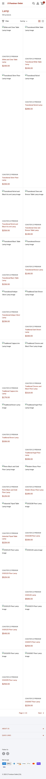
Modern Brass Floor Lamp (34, 490)
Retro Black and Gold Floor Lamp (9, 491)
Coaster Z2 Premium (10, 56)
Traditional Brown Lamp (10, 437)
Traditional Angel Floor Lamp (32, 454)
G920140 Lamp (30, 595)
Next (40, 713)
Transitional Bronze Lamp (34, 270)
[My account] (38, 3)
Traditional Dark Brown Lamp (33, 331)
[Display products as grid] (39, 21)
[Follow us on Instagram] (7, 753)
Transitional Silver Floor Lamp (10, 179)
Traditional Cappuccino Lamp (10, 392)
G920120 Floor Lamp (9, 573)
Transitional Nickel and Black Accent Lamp (10, 225)
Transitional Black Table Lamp (10, 279)
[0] (42, 3)
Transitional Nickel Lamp (33, 105)
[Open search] (33, 3)
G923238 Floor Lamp (32, 536)
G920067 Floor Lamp (32, 702)
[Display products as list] (43, 21)
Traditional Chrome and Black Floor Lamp (33, 387)
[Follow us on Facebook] (3, 753)
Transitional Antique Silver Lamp (11, 316)
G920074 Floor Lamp (32, 642)
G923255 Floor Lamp (9, 680)
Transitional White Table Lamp (33, 63)
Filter (7, 21)
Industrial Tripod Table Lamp (9, 537)
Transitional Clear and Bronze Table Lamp (32, 229)
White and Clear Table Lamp (9, 61)
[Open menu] (3, 3)
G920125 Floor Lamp (9, 630)
